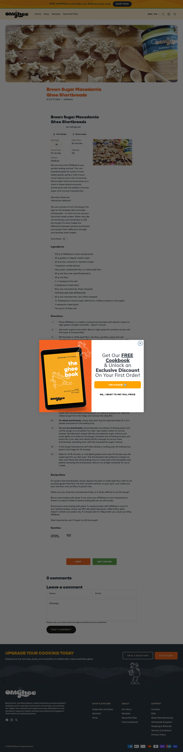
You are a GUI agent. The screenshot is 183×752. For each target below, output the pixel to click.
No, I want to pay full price (117, 394)
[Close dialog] (140, 343)
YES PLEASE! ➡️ (118, 385)
